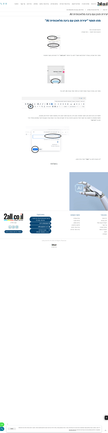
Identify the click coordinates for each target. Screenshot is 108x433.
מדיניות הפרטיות (72, 430)
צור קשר (22, 4)
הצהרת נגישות (103, 229)
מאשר (11, 428)
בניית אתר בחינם (44, 4)
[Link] (4, 2)
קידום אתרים (54, 4)
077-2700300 (43, 223)
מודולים (36, 4)
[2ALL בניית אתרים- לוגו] (102, 3)
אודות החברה (85, 4)
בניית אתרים (77, 218)
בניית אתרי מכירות (65, 4)
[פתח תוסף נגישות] (106, 418)
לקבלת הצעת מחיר (102, 223)
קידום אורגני (76, 220)
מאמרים (105, 234)
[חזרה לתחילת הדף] (105, 431)
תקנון (105, 231)
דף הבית (93, 4)
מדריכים (29, 4)
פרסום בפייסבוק (75, 225)
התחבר (16, 4)
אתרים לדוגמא (76, 4)
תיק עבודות (104, 220)
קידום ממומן (77, 223)
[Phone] (1, 2)
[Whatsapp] (6, 2)
